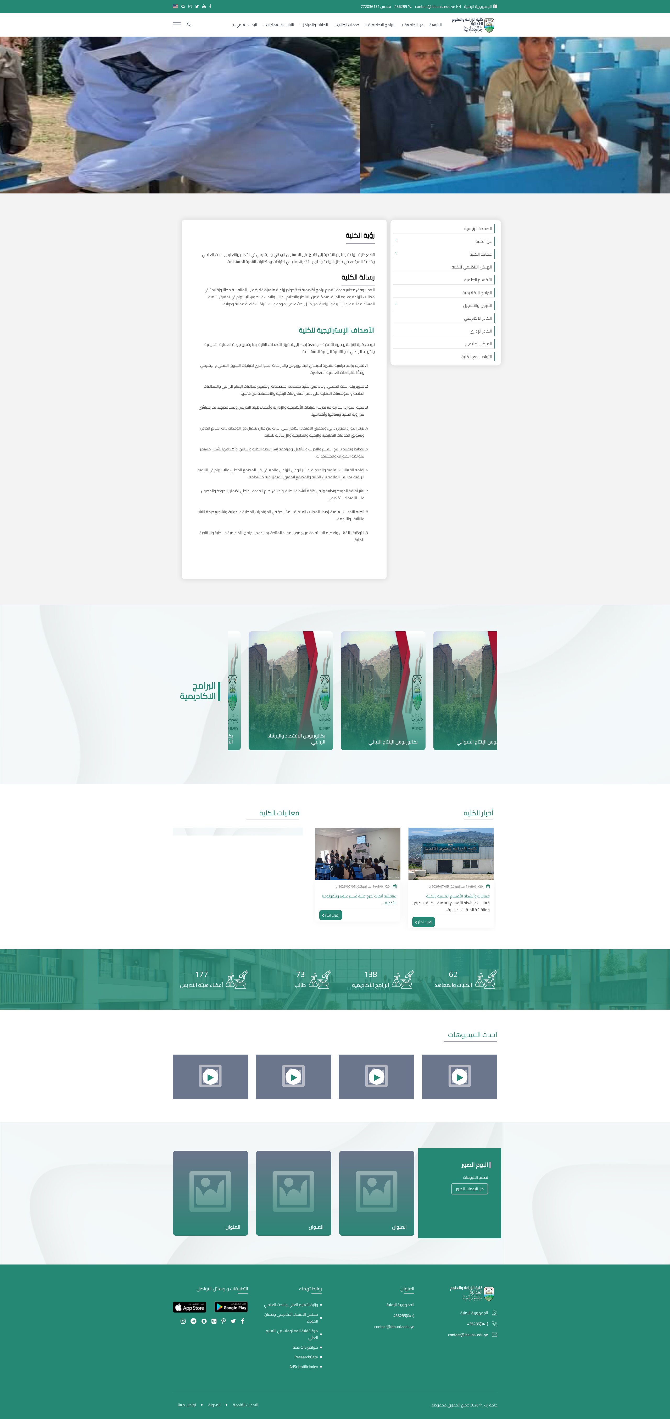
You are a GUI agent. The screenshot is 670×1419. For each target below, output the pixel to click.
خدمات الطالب (348, 24)
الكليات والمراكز (315, 24)
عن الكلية (484, 241)
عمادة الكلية (481, 254)
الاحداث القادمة (245, 1405)
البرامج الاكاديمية (381, 24)
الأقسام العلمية (478, 280)
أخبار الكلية (478, 812)
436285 (400, 6)
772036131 (370, 6)
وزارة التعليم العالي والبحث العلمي (291, 1304)
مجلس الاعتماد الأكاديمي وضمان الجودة (291, 1318)
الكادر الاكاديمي (478, 318)
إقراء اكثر (425, 915)
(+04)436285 (477, 1324)
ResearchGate (306, 1357)
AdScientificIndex (303, 1366)
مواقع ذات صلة (305, 1347)
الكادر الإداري (481, 331)
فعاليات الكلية (279, 812)
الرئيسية (435, 24)
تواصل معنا (187, 1405)
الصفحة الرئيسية (478, 228)
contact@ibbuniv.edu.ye (435, 6)
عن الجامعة (414, 24)
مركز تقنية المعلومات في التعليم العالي (292, 1334)
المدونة (214, 1405)
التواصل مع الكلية (476, 357)
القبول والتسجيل (477, 305)
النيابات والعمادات (280, 24)
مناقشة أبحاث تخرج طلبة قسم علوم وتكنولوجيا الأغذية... (452, 899)
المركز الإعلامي (478, 344)
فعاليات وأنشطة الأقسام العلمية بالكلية (365, 896)
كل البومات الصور (470, 1189)
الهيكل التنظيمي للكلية (472, 267)
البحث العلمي (246, 24)
